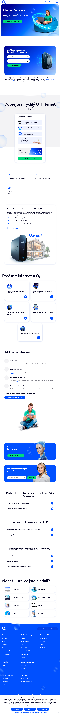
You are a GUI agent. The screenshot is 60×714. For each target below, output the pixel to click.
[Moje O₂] (50, 2)
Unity (41, 644)
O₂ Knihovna (43, 638)
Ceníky (23, 644)
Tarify (3, 641)
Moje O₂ (23, 638)
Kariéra (4, 685)
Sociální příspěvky (26, 651)
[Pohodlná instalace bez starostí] (43, 312)
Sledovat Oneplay (26, 648)
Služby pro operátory (26, 681)
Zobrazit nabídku (14, 65)
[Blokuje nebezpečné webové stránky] (16, 312)
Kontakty (23, 669)
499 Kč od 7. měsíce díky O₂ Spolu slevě (36, 153)
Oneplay (4, 648)
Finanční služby (6, 654)
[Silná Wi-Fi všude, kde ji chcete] (30, 332)
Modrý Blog (43, 648)
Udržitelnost (5, 678)
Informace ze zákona (7, 675)
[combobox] (18, 56)
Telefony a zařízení (7, 651)
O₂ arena (42, 641)
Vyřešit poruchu (25, 678)
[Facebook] (43, 629)
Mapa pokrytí (24, 675)
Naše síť (23, 657)
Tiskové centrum (6, 672)
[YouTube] (51, 629)
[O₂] (4, 2)
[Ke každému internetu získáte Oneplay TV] (43, 291)
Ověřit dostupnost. (26, 365)
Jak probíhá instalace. (18, 381)
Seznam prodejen (25, 672)
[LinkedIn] (55, 629)
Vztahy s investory (7, 669)
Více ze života (24, 654)
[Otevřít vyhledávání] (46, 2)
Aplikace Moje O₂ (25, 641)
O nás (3, 665)
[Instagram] (40, 629)
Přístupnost (5, 681)
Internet (4, 644)
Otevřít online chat (17, 456)
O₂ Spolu (4, 638)
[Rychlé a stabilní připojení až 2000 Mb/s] (16, 291)
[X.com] (47, 629)
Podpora (23, 665)
